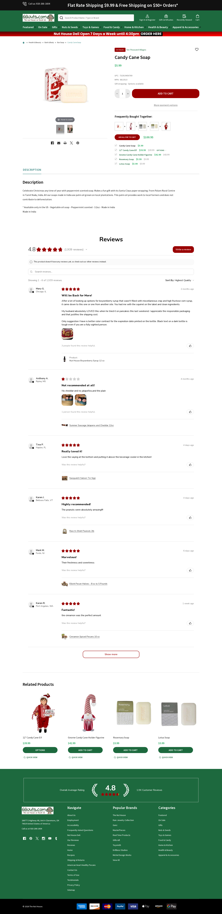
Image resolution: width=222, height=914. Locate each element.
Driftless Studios (120, 850)
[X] (71, 143)
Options (161, 150)
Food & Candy (112, 27)
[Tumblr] (56, 838)
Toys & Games (90, 27)
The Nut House (119, 815)
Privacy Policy (73, 885)
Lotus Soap (164, 737)
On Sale (42, 27)
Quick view (31, 757)
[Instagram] (43, 838)
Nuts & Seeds (70, 27)
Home (70, 850)
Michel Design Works (122, 855)
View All (116, 860)
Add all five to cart (127, 137)
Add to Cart (166, 93)
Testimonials (73, 880)
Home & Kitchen (134, 27)
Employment (73, 820)
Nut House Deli (73, 835)
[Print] (65, 143)
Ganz (115, 825)
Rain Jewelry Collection (123, 820)
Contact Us (72, 870)
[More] (35, 27)
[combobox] (96, 17)
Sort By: (169, 280)
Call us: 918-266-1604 (39, 3)
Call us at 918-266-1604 (32, 828)
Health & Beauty (158, 27)
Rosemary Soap (121, 737)
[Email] (58, 143)
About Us (71, 815)
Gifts (54, 27)
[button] (111, 34)
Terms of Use (73, 875)
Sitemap (71, 890)
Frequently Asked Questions (80, 830)
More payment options (166, 105)
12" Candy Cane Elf (32, 737)
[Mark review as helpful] (190, 345)
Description (32, 170)
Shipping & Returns (76, 860)
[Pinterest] (77, 143)
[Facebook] (52, 143)
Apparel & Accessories (186, 27)
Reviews (71, 845)
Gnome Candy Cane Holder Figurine (86, 737)
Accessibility (73, 825)
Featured (28, 27)
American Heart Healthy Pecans (81, 865)
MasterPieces (119, 830)
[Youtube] (50, 838)
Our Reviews (73, 840)
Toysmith (117, 845)
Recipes (71, 855)
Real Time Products (121, 835)
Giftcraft (116, 840)
